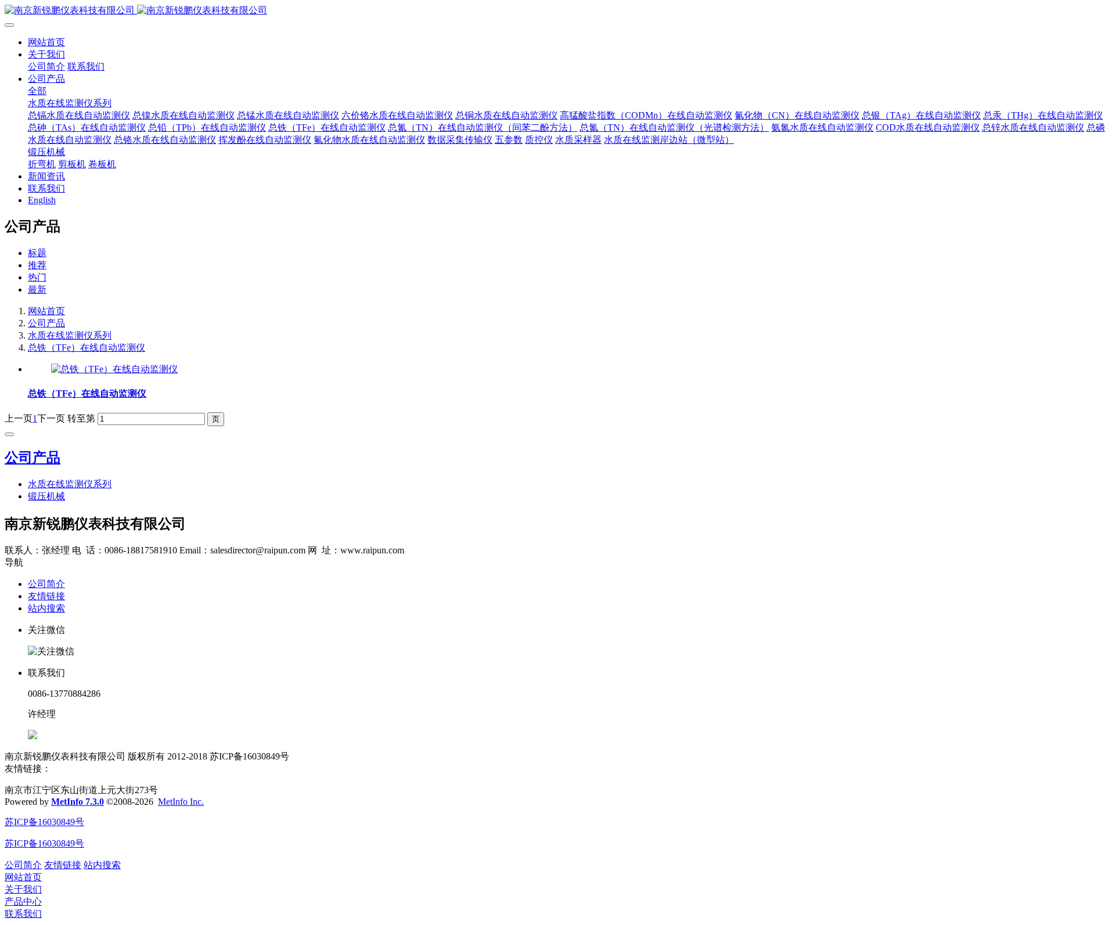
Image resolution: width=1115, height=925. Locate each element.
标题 (37, 253)
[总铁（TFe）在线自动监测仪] (114, 369)
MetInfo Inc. (181, 802)
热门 (37, 277)
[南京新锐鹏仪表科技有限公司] (557, 11)
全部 (37, 91)
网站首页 (46, 42)
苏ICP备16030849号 (44, 822)
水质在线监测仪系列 (70, 335)
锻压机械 (46, 496)
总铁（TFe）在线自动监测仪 (86, 347)
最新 (37, 289)
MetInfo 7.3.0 (77, 802)
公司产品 (46, 323)
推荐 (37, 265)
